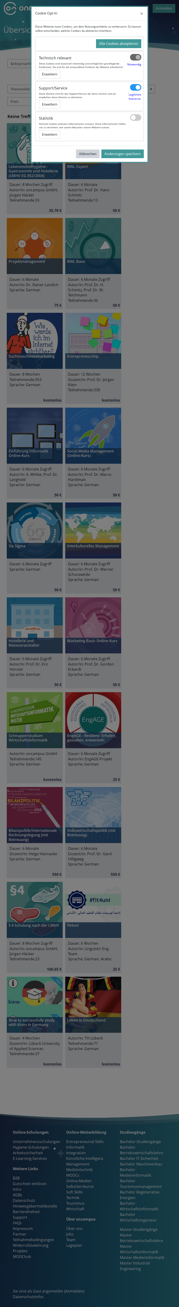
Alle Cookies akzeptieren (118, 43)
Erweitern (49, 74)
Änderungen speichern (122, 153)
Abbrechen (87, 153)
